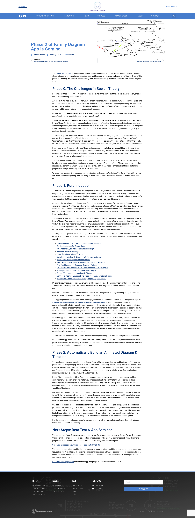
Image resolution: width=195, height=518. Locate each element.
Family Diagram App (45, 16)
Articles (101, 16)
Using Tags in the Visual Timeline (70, 254)
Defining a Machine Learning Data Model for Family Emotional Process (85, 276)
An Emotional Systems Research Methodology (75, 249)
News (86, 16)
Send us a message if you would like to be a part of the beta (76, 445)
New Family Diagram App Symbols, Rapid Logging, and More (81, 262)
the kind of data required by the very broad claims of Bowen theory (78, 302)
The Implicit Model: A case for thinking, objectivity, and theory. (81, 279)
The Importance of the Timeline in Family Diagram (77, 270)
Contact (23, 6)
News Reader (121, 16)
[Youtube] (24, 16)
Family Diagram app (63, 73)
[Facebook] (20, 16)
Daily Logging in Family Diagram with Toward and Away (79, 257)
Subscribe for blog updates (63, 462)
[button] (174, 16)
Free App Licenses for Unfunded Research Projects (77, 265)
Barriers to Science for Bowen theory (71, 246)
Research (69, 16)
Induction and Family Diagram (69, 251)
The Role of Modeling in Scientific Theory (73, 260)
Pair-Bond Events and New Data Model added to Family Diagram (82, 268)
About (140, 16)
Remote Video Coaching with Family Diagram (75, 273)
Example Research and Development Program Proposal (79, 243)
